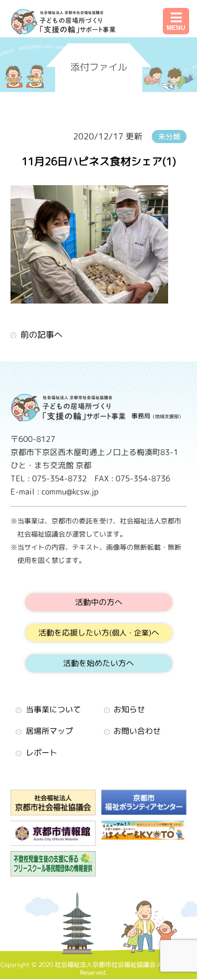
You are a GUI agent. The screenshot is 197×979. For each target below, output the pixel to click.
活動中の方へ (98, 602)
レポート (41, 752)
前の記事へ (41, 334)
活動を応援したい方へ (98, 632)
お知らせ (129, 709)
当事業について (53, 709)
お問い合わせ (137, 730)
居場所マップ (49, 730)
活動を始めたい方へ (98, 663)
